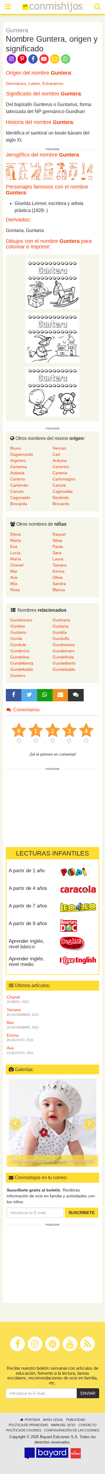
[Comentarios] (76, 695)
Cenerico (60, 466)
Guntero (17, 675)
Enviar (87, 1393)
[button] (15, 1124)
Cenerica (18, 466)
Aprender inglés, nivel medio (26, 961)
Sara (56, 552)
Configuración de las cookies (71, 1430)
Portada (32, 1419)
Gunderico (19, 650)
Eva (13, 546)
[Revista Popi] (78, 872)
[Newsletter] (60, 695)
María (15, 559)
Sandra (59, 583)
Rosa (15, 589)
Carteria (59, 472)
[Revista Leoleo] (78, 908)
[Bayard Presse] (46, 1453)
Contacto (87, 1425)
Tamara (59, 565)
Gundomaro (21, 620)
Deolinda (60, 497)
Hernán (59, 448)
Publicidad (75, 1419)
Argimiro (18, 460)
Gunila (16, 638)
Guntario (18, 632)
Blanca (58, 589)
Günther (17, 626)
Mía (13, 583)
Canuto (17, 491)
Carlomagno (63, 479)
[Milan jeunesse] (76, 1453)
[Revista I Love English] (78, 961)
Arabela (17, 472)
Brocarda (18, 503)
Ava (13, 577)
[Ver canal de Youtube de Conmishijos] (43, 58)
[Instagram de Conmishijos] (11, 58)
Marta (15, 540)
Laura (57, 559)
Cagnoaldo (20, 497)
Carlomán (19, 485)
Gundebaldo (63, 669)
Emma (58, 571)
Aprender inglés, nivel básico (26, 943)
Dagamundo (21, 454)
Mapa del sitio (63, 1425)
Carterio (17, 479)
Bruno (15, 448)
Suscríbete (81, 1212)
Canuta (59, 485)
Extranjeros (52, 83)
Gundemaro (63, 650)
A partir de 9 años (28, 923)
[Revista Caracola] (78, 890)
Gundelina (19, 657)
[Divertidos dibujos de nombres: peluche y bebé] (52, 391)
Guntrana (61, 620)
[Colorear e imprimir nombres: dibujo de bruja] (52, 337)
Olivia (57, 577)
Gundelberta (21, 663)
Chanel (16, 565)
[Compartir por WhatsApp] (65, 58)
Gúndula (18, 644)
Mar (14, 571)
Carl (56, 454)
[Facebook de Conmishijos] (33, 58)
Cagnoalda (62, 491)
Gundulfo (60, 638)
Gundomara (63, 644)
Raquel (59, 534)
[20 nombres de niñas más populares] (52, 1123)
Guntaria (60, 626)
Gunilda (59, 632)
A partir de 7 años (28, 906)
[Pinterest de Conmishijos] (22, 58)
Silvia (57, 540)
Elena (15, 534)
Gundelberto (64, 663)
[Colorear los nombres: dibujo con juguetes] (52, 283)
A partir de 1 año (27, 870)
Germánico (16, 83)
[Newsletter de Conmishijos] (54, 58)
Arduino (59, 460)
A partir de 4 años (28, 888)
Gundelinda (63, 657)
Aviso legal (53, 1419)
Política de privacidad (28, 1425)
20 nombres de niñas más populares (53, 1161)
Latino (34, 83)
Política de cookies (23, 1430)
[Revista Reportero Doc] (78, 925)
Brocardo (60, 503)
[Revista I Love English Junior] (78, 943)
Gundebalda (21, 669)
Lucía (15, 552)
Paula (57, 546)
